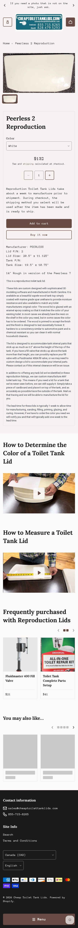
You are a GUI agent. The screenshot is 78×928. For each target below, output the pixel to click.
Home (6, 43)
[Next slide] (73, 5)
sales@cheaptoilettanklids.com (33, 808)
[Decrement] (28, 175)
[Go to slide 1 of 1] (10, 99)
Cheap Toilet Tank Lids (30, 897)
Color (10, 138)
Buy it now (39, 234)
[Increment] (49, 175)
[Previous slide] (4, 5)
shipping (28, 164)
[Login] (7, 22)
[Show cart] (70, 22)
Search (8, 834)
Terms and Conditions (20, 840)
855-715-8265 (18, 814)
